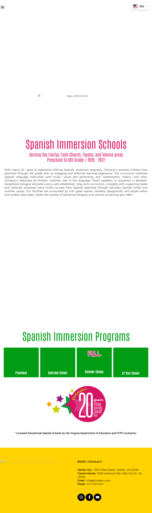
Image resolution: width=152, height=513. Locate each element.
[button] (2, 7)
